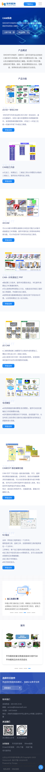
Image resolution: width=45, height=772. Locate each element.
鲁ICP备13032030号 (20, 760)
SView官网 (28, 743)
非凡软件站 (6, 750)
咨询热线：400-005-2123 (12, 704)
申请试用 (8, 130)
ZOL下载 (20, 747)
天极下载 (29, 747)
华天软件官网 (17, 743)
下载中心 (29, 4)
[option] (22, 597)
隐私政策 (6, 769)
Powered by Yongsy (9, 763)
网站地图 (15, 769)
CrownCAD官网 (8, 747)
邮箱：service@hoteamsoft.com (14, 707)
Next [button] (41, 598)
